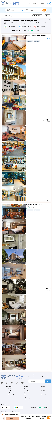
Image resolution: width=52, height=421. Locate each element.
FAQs (25, 395)
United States (41, 418)
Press (25, 388)
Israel (26, 416)
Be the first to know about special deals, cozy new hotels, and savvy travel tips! (39, 377)
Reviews (25, 392)
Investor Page (26, 390)
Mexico (33, 416)
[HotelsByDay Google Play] (19, 408)
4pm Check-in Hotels (10, 395)
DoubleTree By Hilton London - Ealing (36, 204)
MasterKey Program (10, 390)
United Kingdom (28, 418)
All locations (8, 399)
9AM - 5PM (46, 368)
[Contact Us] (48, 417)
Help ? (38, 3)
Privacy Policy (15, 415)
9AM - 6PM (46, 200)
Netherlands (38, 416)
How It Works (32, 3)
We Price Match (43, 395)
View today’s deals (9, 392)
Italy (29, 416)
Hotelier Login (26, 401)
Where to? (9, 9)
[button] (48, 3)
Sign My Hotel (27, 399)
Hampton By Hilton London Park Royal (36, 35)
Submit (48, 381)
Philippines (44, 416)
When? (27, 9)
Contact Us (8, 397)
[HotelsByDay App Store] (5, 408)
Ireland (22, 416)
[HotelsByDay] (10, 5)
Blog (25, 397)
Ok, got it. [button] (12, 418)
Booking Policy (42, 390)
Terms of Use (42, 392)
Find (44, 10)
